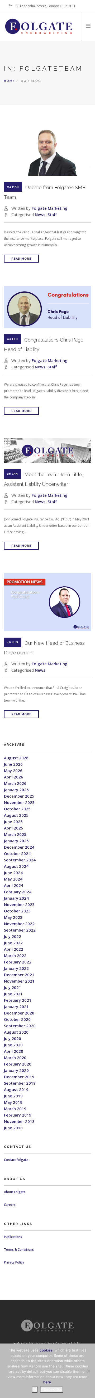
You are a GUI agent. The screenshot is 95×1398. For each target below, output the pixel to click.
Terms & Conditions (19, 1249)
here (47, 1382)
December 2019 (19, 1076)
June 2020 (13, 1044)
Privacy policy (52, 1389)
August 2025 (16, 815)
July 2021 (12, 987)
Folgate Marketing (50, 208)
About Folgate (15, 1192)
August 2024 (16, 866)
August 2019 (16, 1089)
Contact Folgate (16, 1159)
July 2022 (12, 936)
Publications (13, 1237)
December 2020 (19, 1013)
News (40, 214)
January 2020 (16, 1070)
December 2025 (19, 796)
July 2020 (12, 1038)
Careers (10, 1204)
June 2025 (13, 821)
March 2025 (15, 834)
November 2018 (19, 1121)
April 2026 (13, 777)
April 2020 (13, 1051)
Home (9, 81)
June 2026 (13, 764)
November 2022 (19, 923)
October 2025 (17, 808)
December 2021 (19, 974)
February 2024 (17, 891)
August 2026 (16, 757)
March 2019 (15, 1108)
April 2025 (13, 828)
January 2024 (16, 898)
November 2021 (19, 981)
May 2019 (13, 1102)
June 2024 (13, 872)
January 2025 (16, 840)
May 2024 (13, 879)
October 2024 (17, 853)
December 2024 (19, 847)
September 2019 (20, 1083)
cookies (46, 1350)
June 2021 (13, 993)
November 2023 (19, 904)
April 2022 (13, 949)
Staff (52, 214)
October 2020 (17, 1019)
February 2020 (17, 1064)
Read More (21, 258)
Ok (34, 1389)
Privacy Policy (14, 1262)
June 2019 (13, 1095)
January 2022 (16, 968)
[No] (88, 1371)
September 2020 (20, 1025)
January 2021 (16, 1006)
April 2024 (13, 885)
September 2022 (20, 930)
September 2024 (20, 859)
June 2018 (13, 1127)
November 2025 (19, 802)
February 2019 (17, 1115)
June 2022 (13, 942)
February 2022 (17, 962)
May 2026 (13, 770)
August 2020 (16, 1032)
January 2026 (16, 789)
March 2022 (15, 955)
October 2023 (17, 910)
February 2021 (17, 1000)
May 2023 (13, 917)
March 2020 (15, 1057)
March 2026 (15, 783)
